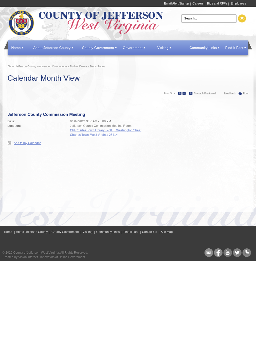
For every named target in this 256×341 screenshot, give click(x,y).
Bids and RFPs (217, 3)
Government (132, 48)
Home (86, 23)
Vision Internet (28, 257)
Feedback (230, 93)
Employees (238, 3)
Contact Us (149, 232)
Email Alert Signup (176, 3)
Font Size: (170, 93)
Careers (198, 3)
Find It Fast (234, 48)
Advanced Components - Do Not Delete (63, 66)
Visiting (162, 48)
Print (245, 93)
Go (242, 18)
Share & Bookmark (205, 93)
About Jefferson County (51, 48)
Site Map (167, 232)
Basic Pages (97, 66)
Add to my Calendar (27, 143)
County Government (98, 48)
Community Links (203, 48)
